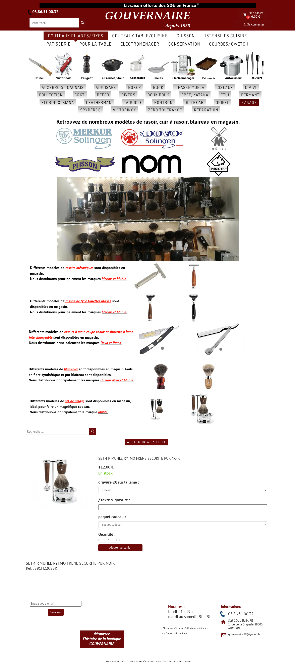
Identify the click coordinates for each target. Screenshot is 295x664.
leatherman (99, 102)
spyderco (90, 109)
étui (225, 94)
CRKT (80, 94)
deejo (103, 94)
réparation (206, 109)
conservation (184, 44)
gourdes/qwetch (229, 44)
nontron (163, 102)
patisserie (59, 44)
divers (128, 94)
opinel (223, 102)
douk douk (158, 94)
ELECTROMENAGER (139, 44)
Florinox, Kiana (58, 102)
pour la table (95, 44)
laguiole (133, 102)
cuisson (186, 35)
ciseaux (225, 87)
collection (51, 94)
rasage (249, 102)
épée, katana (195, 94)
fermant (250, 94)
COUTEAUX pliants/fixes (75, 35)
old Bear (194, 102)
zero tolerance (165, 109)
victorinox (124, 109)
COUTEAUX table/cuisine (140, 35)
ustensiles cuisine (225, 35)
